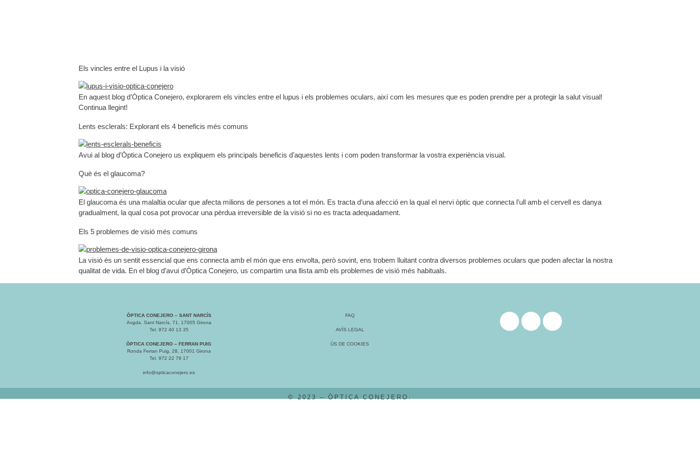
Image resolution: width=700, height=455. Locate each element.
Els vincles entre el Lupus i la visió (132, 68)
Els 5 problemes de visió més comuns (138, 232)
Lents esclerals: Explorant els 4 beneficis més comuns (163, 126)
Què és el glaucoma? (112, 173)
